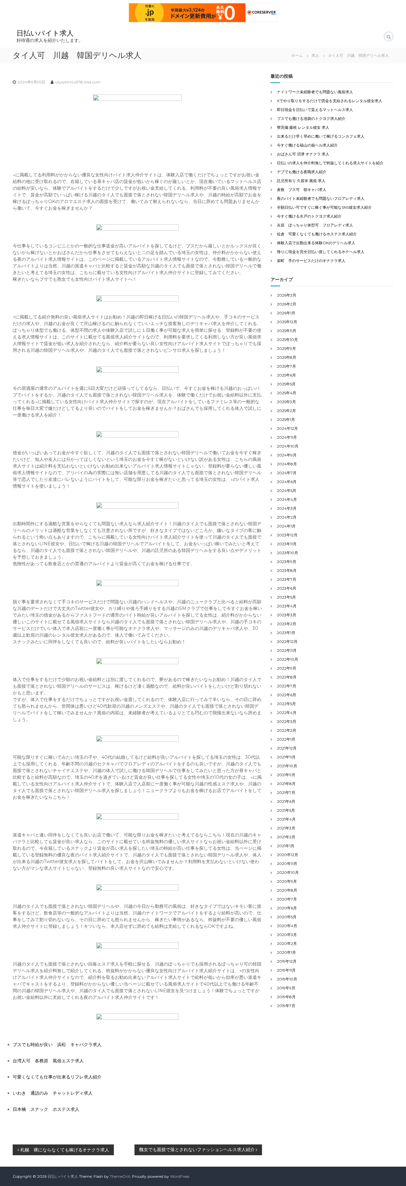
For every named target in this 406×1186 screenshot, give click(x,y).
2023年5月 (286, 597)
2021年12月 (287, 748)
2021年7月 (286, 792)
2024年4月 (287, 499)
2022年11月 (287, 650)
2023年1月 (286, 632)
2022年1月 (286, 739)
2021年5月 (286, 810)
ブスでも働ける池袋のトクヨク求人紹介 (311, 118)
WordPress (179, 1176)
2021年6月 (286, 801)
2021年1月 (285, 845)
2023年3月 (286, 615)
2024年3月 (287, 508)
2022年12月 (287, 641)
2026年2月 (286, 304)
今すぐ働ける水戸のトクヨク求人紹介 (309, 216)
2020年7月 (287, 899)
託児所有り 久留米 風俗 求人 (301, 180)
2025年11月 (286, 330)
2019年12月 (287, 961)
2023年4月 (287, 606)
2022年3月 (286, 721)
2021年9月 (286, 774)
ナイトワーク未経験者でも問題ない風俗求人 (315, 91)
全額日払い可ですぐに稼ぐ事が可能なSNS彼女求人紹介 (324, 207)
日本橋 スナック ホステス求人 (46, 1109)
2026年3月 (286, 295)
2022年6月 (286, 694)
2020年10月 (288, 872)
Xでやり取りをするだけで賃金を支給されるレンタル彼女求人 (329, 100)
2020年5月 (287, 916)
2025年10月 (287, 339)
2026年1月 (286, 313)
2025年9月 (286, 348)
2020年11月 (287, 863)
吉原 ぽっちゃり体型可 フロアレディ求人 (315, 225)
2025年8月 (286, 357)
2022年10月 (287, 659)
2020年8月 (287, 890)
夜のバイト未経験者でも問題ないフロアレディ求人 (320, 198)
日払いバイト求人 (45, 33)
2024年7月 (287, 472)
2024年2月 (287, 517)
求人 (315, 55)
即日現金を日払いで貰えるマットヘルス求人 (315, 109)
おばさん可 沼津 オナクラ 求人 (303, 154)
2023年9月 (286, 561)
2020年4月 (287, 925)
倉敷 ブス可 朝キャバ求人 (301, 189)
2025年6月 (286, 375)
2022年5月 (286, 703)
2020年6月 (287, 908)
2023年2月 (286, 623)
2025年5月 (286, 384)
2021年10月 (287, 765)
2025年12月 (287, 321)
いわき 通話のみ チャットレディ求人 (53, 1093)
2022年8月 (287, 677)
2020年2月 (287, 943)
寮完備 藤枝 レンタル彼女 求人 (303, 127)
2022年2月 (286, 730)
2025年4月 (286, 392)
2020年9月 (287, 881)
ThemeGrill (120, 1176)
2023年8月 (287, 570)
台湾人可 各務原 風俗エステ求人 (48, 1061)
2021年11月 (286, 757)
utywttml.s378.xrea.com (78, 82)
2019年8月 (286, 996)
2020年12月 (287, 854)
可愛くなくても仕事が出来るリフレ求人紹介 (57, 1077)
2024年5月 (286, 490)
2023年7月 (286, 579)
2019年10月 (287, 979)
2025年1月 (286, 419)
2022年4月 (287, 712)
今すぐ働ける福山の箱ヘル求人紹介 (307, 145)
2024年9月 (287, 455)
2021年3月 (286, 828)
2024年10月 (287, 446)
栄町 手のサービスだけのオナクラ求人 (311, 260)
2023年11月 (287, 543)
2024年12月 (287, 428)
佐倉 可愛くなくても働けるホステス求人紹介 (317, 234)
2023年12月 (287, 535)
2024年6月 (287, 481)
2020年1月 (286, 952)
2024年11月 (287, 437)
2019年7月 (286, 1005)
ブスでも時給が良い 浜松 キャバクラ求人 (57, 1044)
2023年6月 (286, 588)
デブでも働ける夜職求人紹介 (301, 171)
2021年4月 (286, 819)
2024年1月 (286, 526)
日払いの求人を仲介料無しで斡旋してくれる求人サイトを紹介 (330, 163)
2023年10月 (287, 552)
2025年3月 (286, 401)
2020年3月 (287, 934)
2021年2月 (286, 837)
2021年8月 (286, 783)
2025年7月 (286, 366)
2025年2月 (286, 410)
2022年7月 (286, 686)
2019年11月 (286, 970)
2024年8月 (287, 464)
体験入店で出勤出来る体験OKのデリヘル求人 (316, 242)
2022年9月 (286, 668)
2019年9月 (286, 988)
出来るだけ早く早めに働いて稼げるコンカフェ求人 (320, 136)
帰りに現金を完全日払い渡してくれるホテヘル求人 (320, 251)
